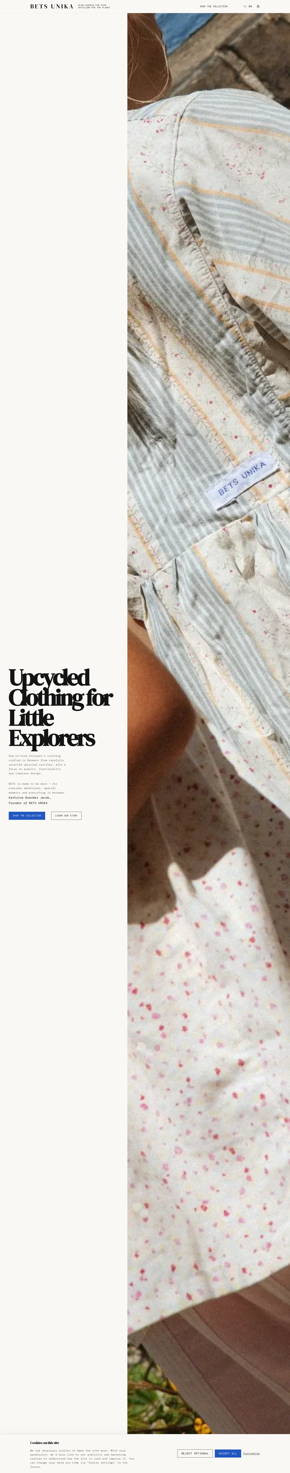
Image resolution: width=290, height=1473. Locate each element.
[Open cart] (258, 6)
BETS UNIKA (52, 6)
